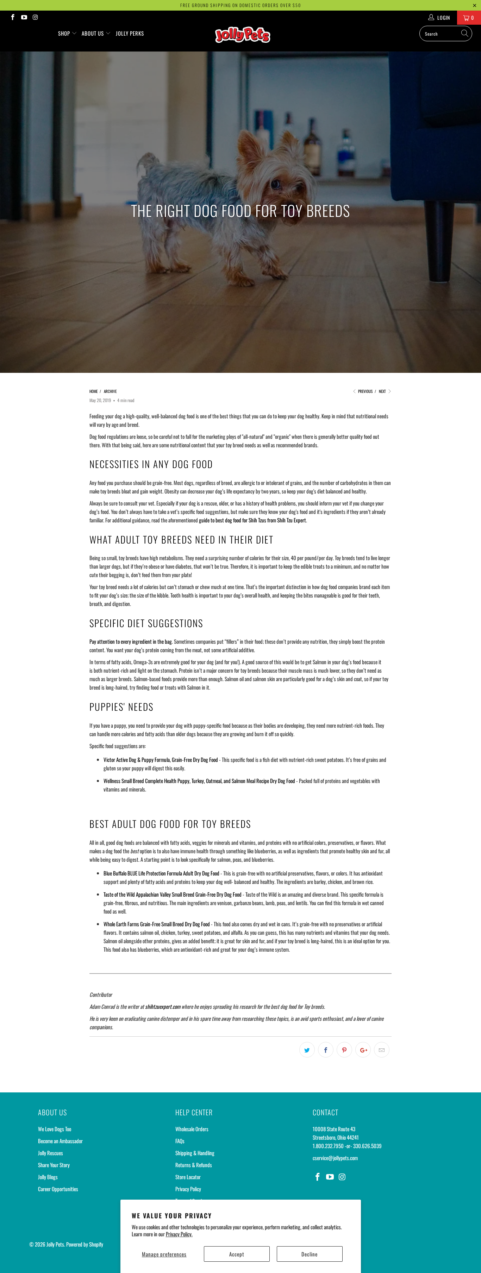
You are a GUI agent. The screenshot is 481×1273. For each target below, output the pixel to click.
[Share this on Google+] (363, 1049)
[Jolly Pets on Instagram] (35, 17)
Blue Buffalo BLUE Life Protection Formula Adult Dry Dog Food (161, 873)
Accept (236, 1254)
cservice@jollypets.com (335, 1158)
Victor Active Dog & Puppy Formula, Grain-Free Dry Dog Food (161, 759)
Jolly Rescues (50, 1153)
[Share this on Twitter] (307, 1049)
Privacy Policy (188, 1189)
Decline (309, 1254)
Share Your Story (54, 1165)
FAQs (180, 1141)
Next (383, 391)
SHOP (64, 33)
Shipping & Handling (194, 1153)
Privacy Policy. (179, 1234)
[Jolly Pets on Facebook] (12, 17)
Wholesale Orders (191, 1129)
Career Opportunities (58, 1189)
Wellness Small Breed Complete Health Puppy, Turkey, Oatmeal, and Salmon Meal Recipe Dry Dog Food (199, 780)
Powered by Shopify (84, 1244)
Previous (365, 391)
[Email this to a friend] (381, 1049)
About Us (93, 33)
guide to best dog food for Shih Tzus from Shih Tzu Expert (252, 520)
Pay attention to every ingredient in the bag (130, 641)
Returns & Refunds (193, 1165)
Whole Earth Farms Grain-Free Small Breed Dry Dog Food (157, 924)
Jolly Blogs (48, 1177)
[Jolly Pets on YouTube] (23, 17)
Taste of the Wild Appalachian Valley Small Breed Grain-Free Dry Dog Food (173, 894)
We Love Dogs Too (54, 1129)
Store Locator (188, 1177)
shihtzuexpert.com (162, 1006)
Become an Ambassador (60, 1141)
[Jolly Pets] (244, 38)
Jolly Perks (130, 33)
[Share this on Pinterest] (344, 1049)
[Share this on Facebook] (325, 1049)
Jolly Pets (55, 1244)
